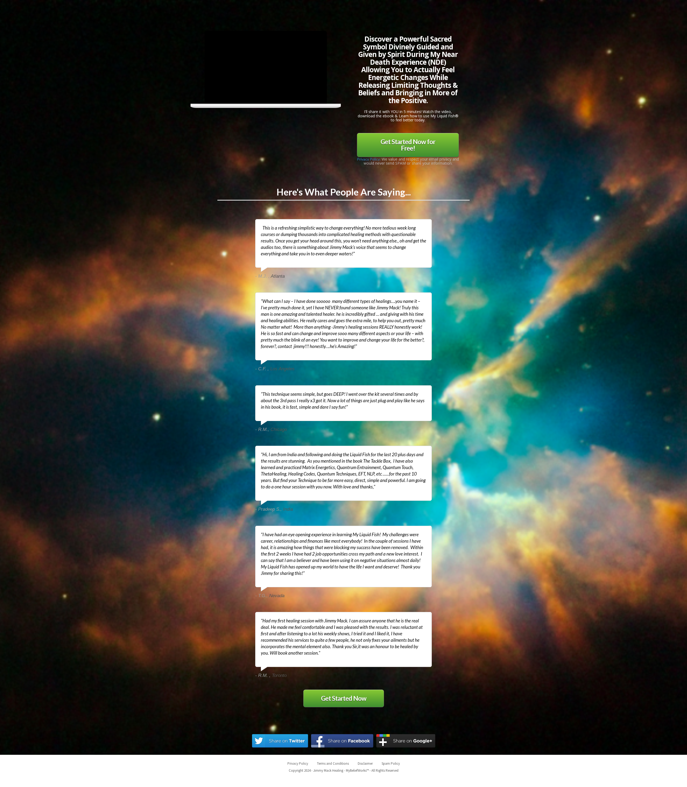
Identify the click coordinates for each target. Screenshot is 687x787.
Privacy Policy (297, 763)
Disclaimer (365, 763)
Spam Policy (391, 763)
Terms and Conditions (333, 763)
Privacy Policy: (369, 159)
